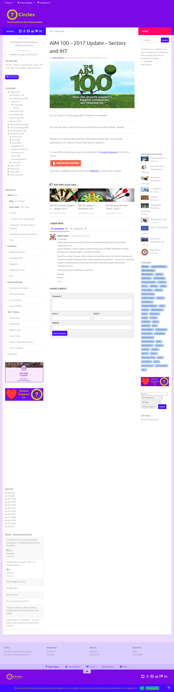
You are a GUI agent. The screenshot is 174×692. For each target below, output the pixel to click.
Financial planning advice (17, 578)
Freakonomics (147, 337)
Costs (13, 101)
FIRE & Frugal (15, 117)
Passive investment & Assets (21, 342)
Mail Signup (156, 249)
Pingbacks (79, 228)
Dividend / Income (17, 252)
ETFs (11, 276)
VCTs (144, 286)
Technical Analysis (17, 294)
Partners (162, 282)
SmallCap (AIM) (17, 149)
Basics (9, 2)
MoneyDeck (14, 114)
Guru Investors (15, 300)
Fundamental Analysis (18, 288)
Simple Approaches (148, 357)
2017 (11, 517)
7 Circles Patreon (108, 152)
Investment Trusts (17, 270)
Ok (142, 688)
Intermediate (26, 2)
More (125, 656)
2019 (11, 511)
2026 (11, 492)
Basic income (147, 345)
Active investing (17, 127)
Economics (14, 174)
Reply (59, 281)
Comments (60, 228)
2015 (11, 523)
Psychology (12, 354)
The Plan (13, 213)
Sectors (59, 31)
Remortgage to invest (15, 559)
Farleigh (154, 349)
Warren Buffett (15, 306)
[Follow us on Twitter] (20, 31)
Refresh (94, 170)
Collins (153, 317)
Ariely (163, 286)
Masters (144, 353)
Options (154, 286)
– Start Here (19, 207)
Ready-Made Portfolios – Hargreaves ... (151, 208)
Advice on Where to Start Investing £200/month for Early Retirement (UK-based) (22, 588)
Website (55, 323)
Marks (155, 321)
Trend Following (147, 365)
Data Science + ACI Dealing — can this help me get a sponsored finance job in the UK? (22, 600)
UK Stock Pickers (161, 365)
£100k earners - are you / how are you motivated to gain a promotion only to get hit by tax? (22, 612)
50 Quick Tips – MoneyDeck (22, 219)
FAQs (11, 240)
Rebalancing (160, 329)
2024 (11, 495)
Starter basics (12, 572)
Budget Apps (12, 565)
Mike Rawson (58, 58)
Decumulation (16, 130)
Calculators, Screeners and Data (23, 234)
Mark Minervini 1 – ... (159, 158)
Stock (14, 142)
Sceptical (145, 321)
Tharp (144, 317)
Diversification (148, 270)
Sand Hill (145, 325)
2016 (11, 520)
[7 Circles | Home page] (24, 16)
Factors (160, 298)
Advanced (44, 2)
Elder (162, 306)
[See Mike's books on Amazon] (24, 31)
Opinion (158, 290)
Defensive (15, 152)
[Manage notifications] (169, 687)
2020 (11, 508)
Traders (153, 353)
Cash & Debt (14, 111)
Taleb (144, 313)
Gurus (12, 165)
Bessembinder (157, 310)
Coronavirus (146, 302)
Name (55, 313)
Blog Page (13, 77)
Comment (57, 296)
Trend (14, 162)
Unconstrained (17, 159)
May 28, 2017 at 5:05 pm (80, 236)
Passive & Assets (17, 124)
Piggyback (15, 145)
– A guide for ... (157, 188)
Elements (13, 121)
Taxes (16, 104)
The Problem (14, 95)
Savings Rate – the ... (159, 219)
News (12, 171)
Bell (154, 325)
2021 (11, 505)
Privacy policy (152, 688)
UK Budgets (159, 278)
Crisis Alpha (146, 290)
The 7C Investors (16, 348)
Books (12, 168)
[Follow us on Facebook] (28, 31)
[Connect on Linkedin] (40, 31)
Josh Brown (159, 333)
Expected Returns (149, 306)
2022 (11, 502)
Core (14, 139)
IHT (51, 31)
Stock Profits (146, 333)
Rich (143, 369)
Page (12, 195)
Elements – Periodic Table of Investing (22, 227)
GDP (158, 341)
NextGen (145, 349)
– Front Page (17, 201)
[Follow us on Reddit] (32, 31)
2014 (11, 526)
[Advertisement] (24, 444)
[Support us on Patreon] (36, 31)
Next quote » (146, 64)
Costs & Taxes (17, 98)
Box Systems (146, 361)
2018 (11, 514)
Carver (159, 274)
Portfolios (14, 133)
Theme (15, 136)
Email (97, 313)
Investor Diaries (158, 266)
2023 (11, 499)
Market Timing (147, 294)
